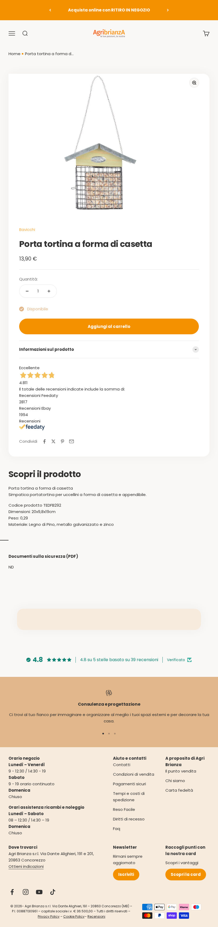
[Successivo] (168, 10)
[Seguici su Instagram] (25, 892)
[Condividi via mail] (71, 441)
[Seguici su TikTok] (52, 892)
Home (14, 53)
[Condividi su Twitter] (53, 441)
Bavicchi (27, 229)
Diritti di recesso (129, 819)
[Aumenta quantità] (49, 291)
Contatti (121, 764)
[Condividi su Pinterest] (62, 441)
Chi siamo (175, 780)
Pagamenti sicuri (129, 784)
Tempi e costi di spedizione (129, 797)
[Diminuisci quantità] (27, 291)
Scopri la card (186, 874)
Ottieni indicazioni (26, 866)
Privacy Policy (49, 916)
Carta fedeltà (179, 790)
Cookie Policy (74, 916)
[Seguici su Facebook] (12, 892)
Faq (116, 828)
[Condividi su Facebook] (44, 441)
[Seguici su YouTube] (39, 892)
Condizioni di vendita (133, 774)
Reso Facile (124, 809)
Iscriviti (126, 874)
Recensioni (96, 916)
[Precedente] (50, 10)
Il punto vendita (180, 771)
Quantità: (28, 279)
